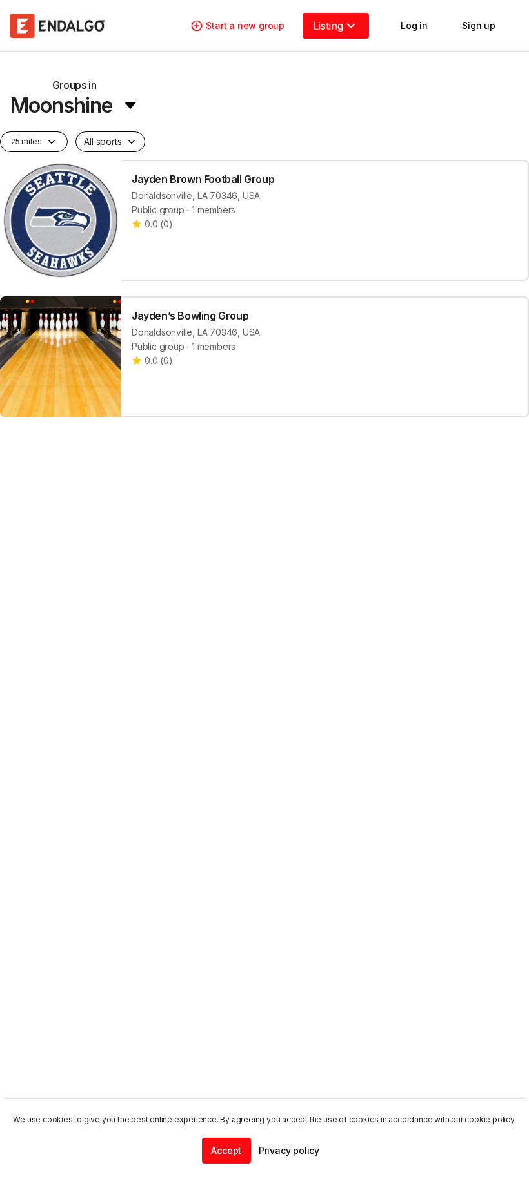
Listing (328, 25)
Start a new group (245, 25)
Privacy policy (289, 1150)
